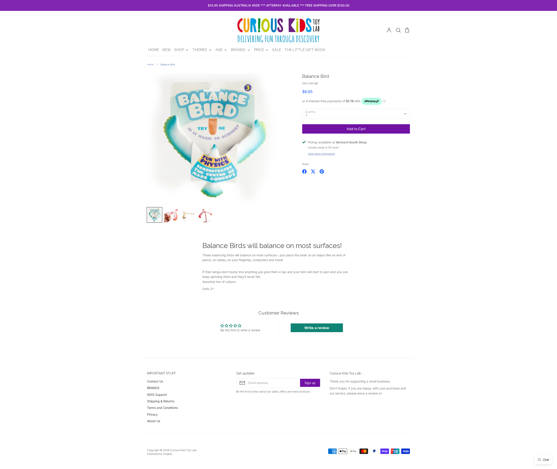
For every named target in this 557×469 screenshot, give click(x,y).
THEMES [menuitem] (199, 50)
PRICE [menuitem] (259, 50)
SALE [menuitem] (276, 50)
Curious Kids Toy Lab (183, 450)
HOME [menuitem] (153, 50)
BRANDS (153, 388)
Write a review (316, 328)
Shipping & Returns (160, 401)
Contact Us (155, 381)
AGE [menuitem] (219, 50)
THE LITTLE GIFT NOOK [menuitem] (305, 50)
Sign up (310, 383)
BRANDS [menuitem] (238, 50)
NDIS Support (157, 394)
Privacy (152, 414)
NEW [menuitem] (166, 50)
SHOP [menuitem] (179, 50)
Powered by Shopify (159, 453)
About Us (153, 421)
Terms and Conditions (162, 408)
